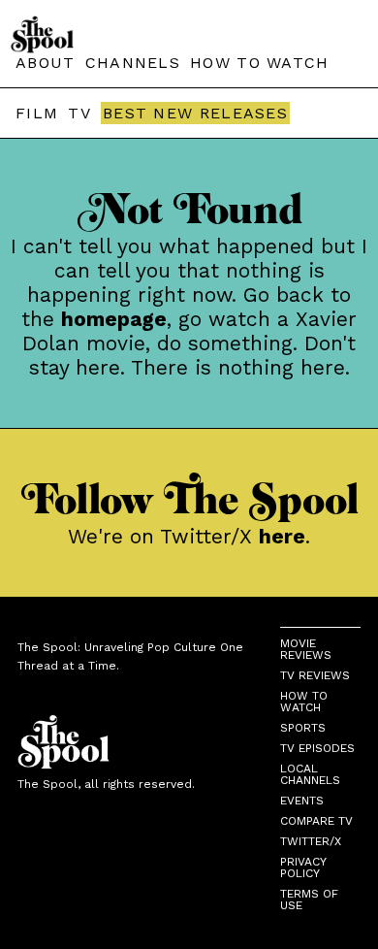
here (282, 536)
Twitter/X (310, 841)
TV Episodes (317, 748)
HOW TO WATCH (260, 62)
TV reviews (315, 675)
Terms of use (309, 899)
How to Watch (304, 701)
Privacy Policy (303, 867)
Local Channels (310, 774)
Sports (303, 728)
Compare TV (316, 821)
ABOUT (46, 62)
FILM (37, 113)
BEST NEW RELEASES (195, 113)
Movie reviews (305, 649)
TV (79, 113)
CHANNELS (132, 62)
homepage (114, 319)
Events (302, 800)
